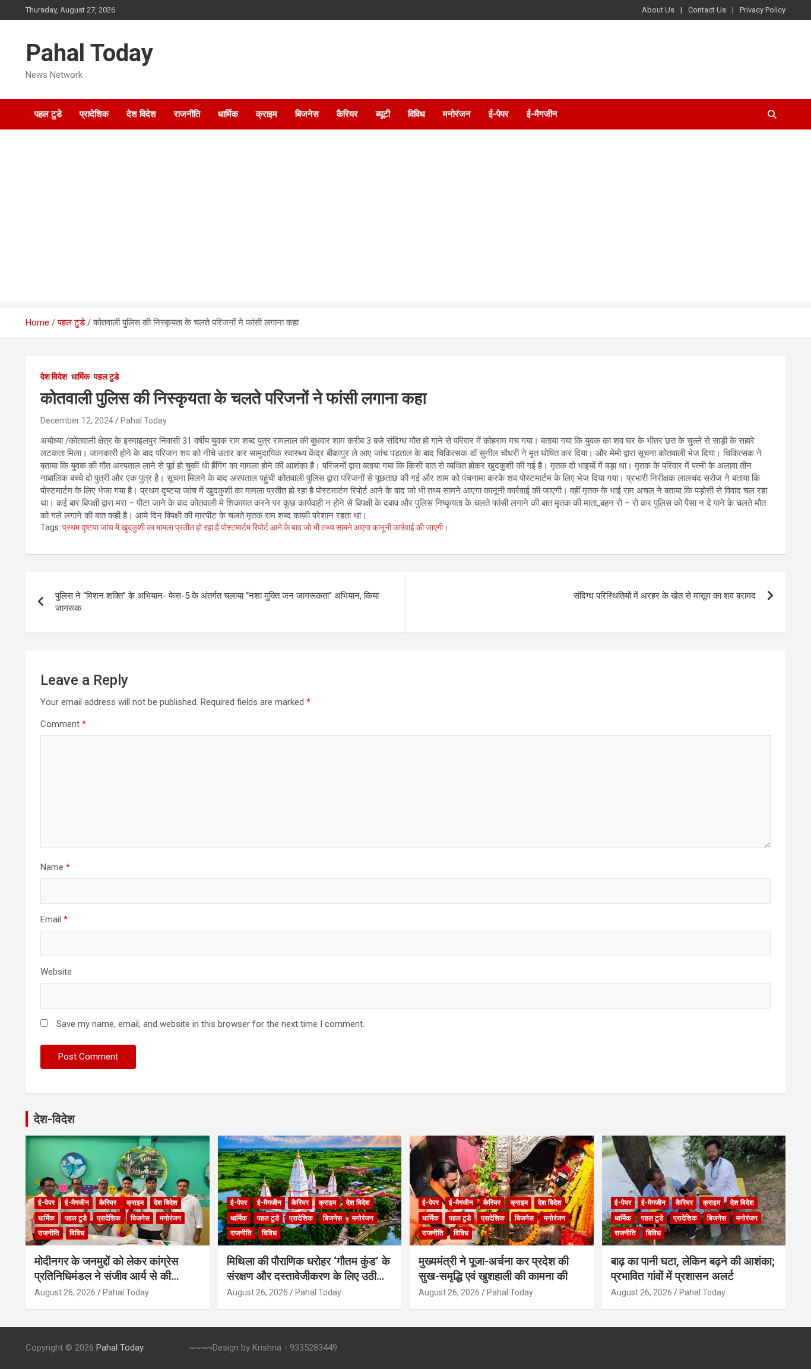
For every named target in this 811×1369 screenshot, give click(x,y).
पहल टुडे (48, 114)
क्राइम (266, 114)
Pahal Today (89, 53)
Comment (63, 724)
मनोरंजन (457, 114)
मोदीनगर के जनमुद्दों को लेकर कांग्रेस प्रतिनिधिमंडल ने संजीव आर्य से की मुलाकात (106, 1275)
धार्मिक (228, 114)
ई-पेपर (499, 114)
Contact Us (707, 9)
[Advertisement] (405, 218)
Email (54, 919)
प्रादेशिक (94, 114)
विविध (416, 114)
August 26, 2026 (65, 1292)
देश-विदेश (54, 1119)
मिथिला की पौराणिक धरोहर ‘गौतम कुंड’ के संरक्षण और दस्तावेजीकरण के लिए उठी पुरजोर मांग (308, 1275)
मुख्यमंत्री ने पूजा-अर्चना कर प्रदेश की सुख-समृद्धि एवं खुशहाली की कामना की (494, 1268)
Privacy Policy (762, 9)
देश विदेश (141, 114)
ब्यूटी (383, 114)
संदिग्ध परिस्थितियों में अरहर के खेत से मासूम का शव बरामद (665, 595)
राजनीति (187, 114)
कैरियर (347, 114)
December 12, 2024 (76, 420)
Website (56, 971)
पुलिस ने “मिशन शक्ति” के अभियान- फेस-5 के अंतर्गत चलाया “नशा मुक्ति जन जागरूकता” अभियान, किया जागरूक (217, 602)
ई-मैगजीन (542, 114)
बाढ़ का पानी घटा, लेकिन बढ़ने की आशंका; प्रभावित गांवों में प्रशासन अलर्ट (693, 1268)
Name (55, 867)
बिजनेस (307, 114)
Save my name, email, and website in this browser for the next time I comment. (210, 1024)
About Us (658, 9)
